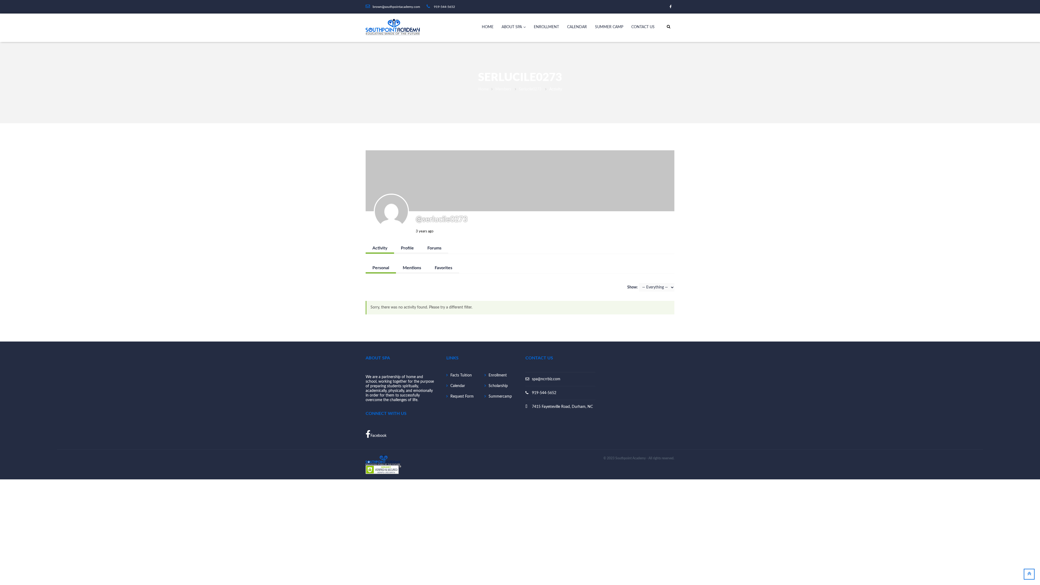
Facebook (378, 436)
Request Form (462, 396)
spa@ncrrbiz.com (546, 379)
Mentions (412, 268)
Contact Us (643, 27)
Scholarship (498, 386)
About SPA (512, 27)
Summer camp (609, 27)
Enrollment (546, 27)
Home (487, 27)
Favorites (443, 268)
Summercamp (500, 396)
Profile (407, 248)
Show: (632, 287)
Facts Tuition (461, 375)
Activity (379, 248)
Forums (434, 248)
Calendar (577, 27)
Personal (380, 268)
